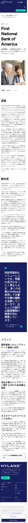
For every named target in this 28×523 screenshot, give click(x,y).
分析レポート (4, 487)
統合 (2, 489)
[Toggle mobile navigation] (24, 7)
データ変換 (17, 493)
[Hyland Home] (7, 2)
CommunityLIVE (12, 187)
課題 (3, 90)
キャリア (3, 500)
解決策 (8, 90)
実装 (16, 485)
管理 (16, 488)
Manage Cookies (13, 516)
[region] (13, 512)
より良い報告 (14, 247)
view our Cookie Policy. (17, 513)
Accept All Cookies (13, 520)
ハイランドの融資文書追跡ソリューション (12, 351)
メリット (15, 90)
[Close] (25, 504)
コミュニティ (18, 500)
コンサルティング (19, 490)
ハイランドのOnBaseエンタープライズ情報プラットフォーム (13, 117)
